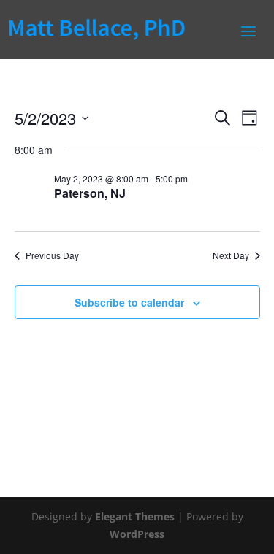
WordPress (137, 534)
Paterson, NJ (90, 193)
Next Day (231, 255)
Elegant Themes (135, 516)
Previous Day (52, 255)
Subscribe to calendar (129, 302)
